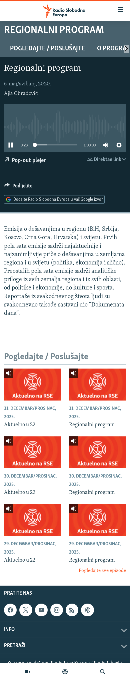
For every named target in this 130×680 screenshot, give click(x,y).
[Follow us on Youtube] (41, 610)
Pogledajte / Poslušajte (47, 48)
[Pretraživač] (103, 671)
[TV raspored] (87, 610)
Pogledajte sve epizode (102, 570)
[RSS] (72, 610)
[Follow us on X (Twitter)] (25, 610)
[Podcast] (65, 671)
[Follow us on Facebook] (10, 610)
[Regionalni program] (97, 385)
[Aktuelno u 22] (32, 385)
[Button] (18, 187)
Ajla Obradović (21, 93)
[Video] (28, 671)
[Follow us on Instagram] (56, 610)
